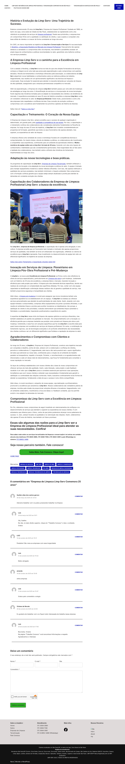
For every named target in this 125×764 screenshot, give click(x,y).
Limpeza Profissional (17, 468)
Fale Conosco (15, 735)
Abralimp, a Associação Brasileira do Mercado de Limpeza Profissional (36, 47)
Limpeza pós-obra (54, 278)
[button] (100, 5)
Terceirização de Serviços (61, 472)
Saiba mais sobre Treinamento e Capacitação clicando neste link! (32, 262)
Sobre (12, 728)
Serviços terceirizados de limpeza (39, 472)
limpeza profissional (45, 34)
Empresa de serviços (26, 464)
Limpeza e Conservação (64, 464)
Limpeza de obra (49, 464)
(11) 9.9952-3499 (43, 733)
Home (12, 725)
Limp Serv (39, 464)
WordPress (26, 762)
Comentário (15, 669)
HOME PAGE (14, 456)
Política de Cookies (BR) (21, 8)
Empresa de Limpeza (17, 730)
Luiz (19, 513)
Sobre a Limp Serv (28, 109)
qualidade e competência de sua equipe (49, 122)
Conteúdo (106, 5)
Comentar (79, 496)
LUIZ (18, 535)
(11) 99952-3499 (22, 439)
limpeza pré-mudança (27, 296)
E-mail (37, 661)
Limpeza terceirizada (33, 468)
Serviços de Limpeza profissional (61, 468)
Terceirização (15, 733)
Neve (12, 762)
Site (60, 661)
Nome (13, 661)
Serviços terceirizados (18, 472)
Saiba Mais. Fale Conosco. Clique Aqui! (46, 452)
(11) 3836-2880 (119, 7)
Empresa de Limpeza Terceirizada (54, 164)
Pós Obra (46, 468)
